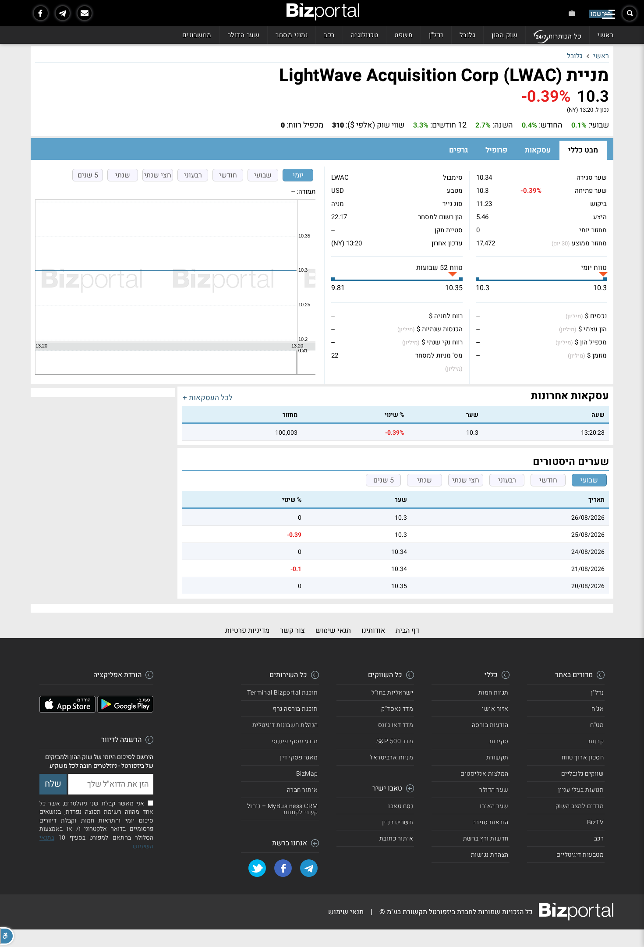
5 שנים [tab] (88, 175)
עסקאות (538, 150)
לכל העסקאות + (208, 397)
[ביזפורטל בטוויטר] (257, 868)
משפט (403, 35)
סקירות (499, 741)
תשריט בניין (398, 822)
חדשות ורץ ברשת (486, 838)
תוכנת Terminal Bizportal (282, 692)
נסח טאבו (400, 806)
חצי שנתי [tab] (157, 175)
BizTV (595, 822)
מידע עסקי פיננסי (295, 741)
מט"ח (597, 725)
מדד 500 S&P (395, 741)
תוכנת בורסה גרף (295, 708)
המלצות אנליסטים (484, 773)
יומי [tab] (298, 175)
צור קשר (292, 630)
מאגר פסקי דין (299, 757)
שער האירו (494, 806)
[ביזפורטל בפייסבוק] (41, 13)
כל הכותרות (564, 36)
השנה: (502, 125)
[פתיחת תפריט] (608, 14)
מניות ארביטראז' (392, 757)
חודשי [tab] (228, 175)
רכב (329, 35)
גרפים (458, 150)
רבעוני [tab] (193, 175)
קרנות (596, 741)
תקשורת (497, 757)
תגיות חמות (493, 692)
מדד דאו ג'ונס (396, 725)
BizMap (307, 773)
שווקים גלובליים (582, 773)
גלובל (468, 35)
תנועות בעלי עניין (581, 789)
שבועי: (598, 125)
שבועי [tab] (263, 175)
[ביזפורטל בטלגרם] (63, 13)
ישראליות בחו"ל (392, 692)
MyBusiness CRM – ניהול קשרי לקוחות (282, 809)
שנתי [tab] (122, 175)
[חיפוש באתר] (629, 13)
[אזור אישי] (572, 13)
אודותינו (373, 630)
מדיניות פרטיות (247, 630)
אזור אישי (495, 708)
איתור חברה (302, 789)
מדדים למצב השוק (580, 806)
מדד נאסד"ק (397, 708)
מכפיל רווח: (305, 125)
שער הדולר (244, 35)
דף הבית (407, 630)
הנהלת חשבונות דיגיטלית (285, 725)
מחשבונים (197, 35)
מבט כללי (583, 150)
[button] (7, 936)
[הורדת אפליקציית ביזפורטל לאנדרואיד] (125, 710)
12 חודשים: (448, 125)
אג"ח (597, 708)
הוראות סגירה (490, 822)
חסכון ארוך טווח (583, 757)
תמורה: (306, 191)
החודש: (551, 125)
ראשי (605, 35)
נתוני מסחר (292, 35)
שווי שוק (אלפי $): (375, 125)
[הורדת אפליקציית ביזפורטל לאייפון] (67, 710)
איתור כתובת (396, 838)
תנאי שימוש (333, 630)
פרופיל (496, 150)
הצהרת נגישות (490, 854)
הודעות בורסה (490, 725)
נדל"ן (436, 35)
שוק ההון (504, 35)
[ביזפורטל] (322, 11)
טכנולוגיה (365, 35)
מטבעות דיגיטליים (580, 854)
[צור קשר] (84, 13)
